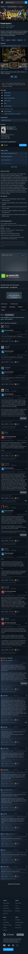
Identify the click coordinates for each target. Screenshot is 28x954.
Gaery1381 (7, 346)
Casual (8, 40)
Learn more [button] (23, 145)
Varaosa (6, 548)
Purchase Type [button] (14, 303)
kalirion (6, 506)
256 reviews (13, 588)
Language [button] (3, 306)
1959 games (7, 550)
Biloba (6, 432)
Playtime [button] (20, 306)
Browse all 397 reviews (14, 884)
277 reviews (7, 369)
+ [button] (24, 40)
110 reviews (13, 465)
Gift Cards (5, 913)
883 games (7, 588)
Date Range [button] (12, 306)
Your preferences (13, 287)
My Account (18, 927)
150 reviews (7, 327)
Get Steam (17, 919)
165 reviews (13, 391)
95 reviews (7, 348)
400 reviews (13, 550)
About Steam (6, 903)
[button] (3, 6)
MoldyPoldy (7, 367)
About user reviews (5, 287)
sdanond (7, 389)
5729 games (7, 507)
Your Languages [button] (8, 314)
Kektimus (7, 618)
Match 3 (20, 40)
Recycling (17, 910)
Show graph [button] (22, 309)
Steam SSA (5, 905)
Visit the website (5, 160)
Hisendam (7, 325)
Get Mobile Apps (8, 949)
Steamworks (6, 908)
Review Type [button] (4, 303)
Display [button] (3, 310)
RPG (3, 40)
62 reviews (13, 619)
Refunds (5, 930)
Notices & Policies (7, 925)
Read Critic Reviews (14, 277)
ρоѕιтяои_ (7, 463)
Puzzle (13, 40)
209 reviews (13, 507)
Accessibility (6, 922)
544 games (7, 619)
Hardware (17, 908)
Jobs (16, 905)
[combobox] (15, 2)
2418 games (7, 391)
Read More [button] (23, 418)
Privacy (4, 919)
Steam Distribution (7, 910)
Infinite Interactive (10, 25)
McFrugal (7, 587)
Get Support (18, 925)
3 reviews (6, 433)
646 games (7, 465)
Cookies (5, 927)
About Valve (18, 903)
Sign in (2, 72)
